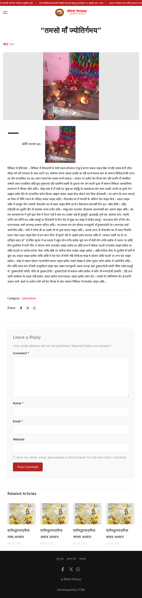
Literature (29, 298)
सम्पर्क (82, 559)
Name (18, 403)
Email (18, 421)
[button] (5, 12)
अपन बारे (71, 559)
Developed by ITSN (71, 590)
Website (18, 439)
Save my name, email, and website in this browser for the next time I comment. (71, 457)
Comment (21, 353)
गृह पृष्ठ (60, 559)
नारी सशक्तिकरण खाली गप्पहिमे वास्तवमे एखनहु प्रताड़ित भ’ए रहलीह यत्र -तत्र (71, 3)
